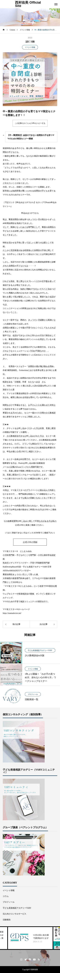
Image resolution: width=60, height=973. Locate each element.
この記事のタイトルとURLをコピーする (30, 123)
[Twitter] (25, 959)
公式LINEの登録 (30, 542)
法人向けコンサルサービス (14, 914)
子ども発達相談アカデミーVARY (40, 650)
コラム (6, 896)
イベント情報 (30, 47)
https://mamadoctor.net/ (12, 613)
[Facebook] (30, 959)
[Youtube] (34, 959)
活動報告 (7, 920)
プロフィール (33, 694)
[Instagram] (21, 959)
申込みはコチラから (30, 213)
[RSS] (39, 959)
